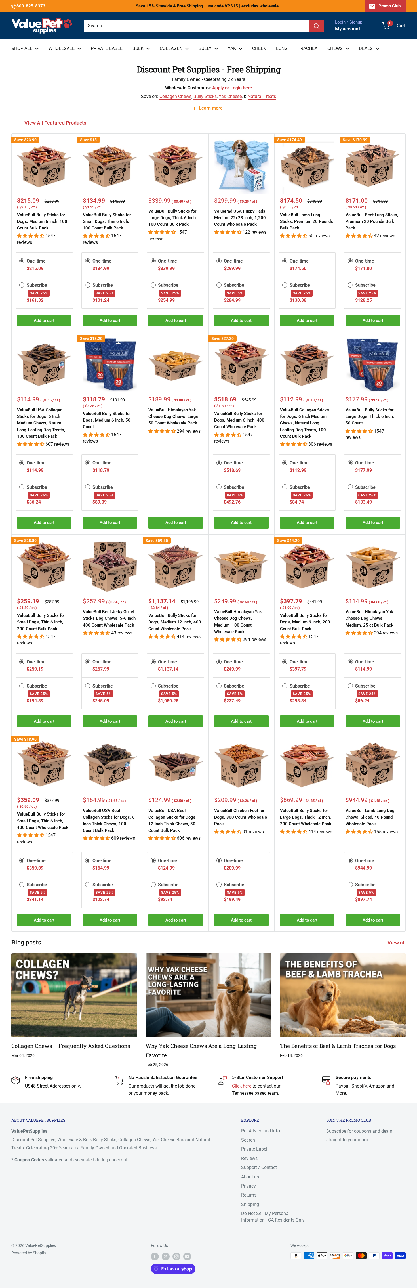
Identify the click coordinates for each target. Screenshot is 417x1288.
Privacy (248, 1186)
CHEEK (259, 48)
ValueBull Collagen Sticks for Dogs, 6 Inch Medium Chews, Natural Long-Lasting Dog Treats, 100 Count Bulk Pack (304, 423)
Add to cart (44, 320)
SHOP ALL (21, 48)
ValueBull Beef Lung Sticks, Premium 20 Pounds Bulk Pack (372, 221)
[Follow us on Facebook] (155, 1256)
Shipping (250, 1204)
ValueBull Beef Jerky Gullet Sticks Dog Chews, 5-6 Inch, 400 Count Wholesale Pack (110, 618)
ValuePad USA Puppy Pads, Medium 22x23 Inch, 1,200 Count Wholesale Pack (240, 218)
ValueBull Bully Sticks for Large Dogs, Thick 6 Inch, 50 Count (370, 416)
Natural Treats (262, 96)
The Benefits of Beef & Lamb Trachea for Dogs (338, 1045)
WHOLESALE (62, 48)
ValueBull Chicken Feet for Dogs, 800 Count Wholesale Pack (240, 817)
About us (250, 1177)
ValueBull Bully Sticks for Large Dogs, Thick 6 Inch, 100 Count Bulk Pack (172, 218)
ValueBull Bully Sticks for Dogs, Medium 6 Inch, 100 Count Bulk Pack (42, 221)
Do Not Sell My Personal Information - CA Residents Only (273, 1216)
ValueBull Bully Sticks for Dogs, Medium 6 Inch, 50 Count (107, 420)
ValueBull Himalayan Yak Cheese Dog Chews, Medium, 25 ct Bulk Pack (369, 618)
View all (397, 943)
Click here (242, 1086)
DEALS (366, 48)
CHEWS (335, 48)
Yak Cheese (230, 96)
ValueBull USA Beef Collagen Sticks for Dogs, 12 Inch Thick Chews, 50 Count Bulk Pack (172, 820)
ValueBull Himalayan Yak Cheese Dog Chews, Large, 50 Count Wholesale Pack (173, 416)
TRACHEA (307, 48)
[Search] (316, 26)
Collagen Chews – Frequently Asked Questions (70, 1045)
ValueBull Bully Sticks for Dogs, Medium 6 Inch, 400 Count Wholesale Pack (239, 420)
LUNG (282, 48)
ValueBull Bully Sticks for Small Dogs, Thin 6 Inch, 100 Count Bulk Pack (107, 221)
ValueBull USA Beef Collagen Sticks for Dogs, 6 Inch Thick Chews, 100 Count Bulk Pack (109, 820)
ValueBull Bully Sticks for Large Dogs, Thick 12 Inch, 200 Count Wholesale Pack (305, 817)
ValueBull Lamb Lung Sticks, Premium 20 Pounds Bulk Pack (306, 221)
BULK (138, 48)
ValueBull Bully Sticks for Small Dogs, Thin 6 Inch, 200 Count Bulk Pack (41, 622)
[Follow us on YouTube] (187, 1256)
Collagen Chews (175, 96)
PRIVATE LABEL (107, 48)
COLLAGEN (171, 48)
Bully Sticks (205, 96)
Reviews (249, 1158)
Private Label (254, 1149)
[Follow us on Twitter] (166, 1256)
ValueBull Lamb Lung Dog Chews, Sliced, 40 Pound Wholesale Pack (370, 817)
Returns (248, 1195)
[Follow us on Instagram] (176, 1256)
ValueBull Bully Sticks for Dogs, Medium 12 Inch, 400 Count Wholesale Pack (174, 622)
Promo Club (389, 6)
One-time (36, 261)
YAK (232, 48)
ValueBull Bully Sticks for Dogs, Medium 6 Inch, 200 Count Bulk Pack (305, 622)
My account (347, 29)
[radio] (21, 261)
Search (248, 1140)
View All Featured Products (55, 123)
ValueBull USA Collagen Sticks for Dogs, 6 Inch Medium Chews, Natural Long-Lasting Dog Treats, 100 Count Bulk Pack (41, 423)
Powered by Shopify (28, 1253)
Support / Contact (259, 1167)
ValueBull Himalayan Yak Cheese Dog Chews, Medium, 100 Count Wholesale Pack (238, 621)
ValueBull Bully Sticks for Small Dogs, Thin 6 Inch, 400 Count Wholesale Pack (42, 821)
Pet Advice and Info (260, 1131)
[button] (31, 235)
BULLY (205, 48)
